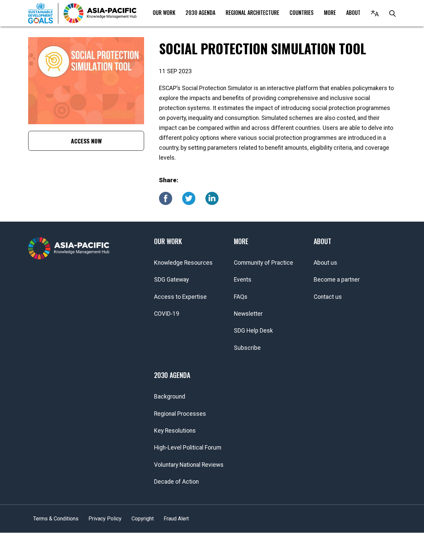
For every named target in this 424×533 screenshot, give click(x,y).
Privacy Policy (105, 518)
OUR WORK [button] (164, 13)
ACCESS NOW (86, 140)
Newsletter (248, 313)
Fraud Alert (176, 518)
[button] (375, 13)
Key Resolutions (175, 430)
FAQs (240, 296)
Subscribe (247, 348)
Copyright (143, 518)
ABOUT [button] (353, 13)
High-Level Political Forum (187, 447)
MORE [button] (330, 13)
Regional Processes (180, 413)
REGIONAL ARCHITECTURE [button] (252, 13)
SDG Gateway (171, 279)
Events (242, 279)
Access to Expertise (180, 296)
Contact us (328, 296)
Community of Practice (263, 262)
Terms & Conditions (56, 518)
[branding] (100, 13)
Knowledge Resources (183, 262)
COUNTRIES (302, 13)
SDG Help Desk (253, 330)
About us (325, 262)
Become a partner (337, 279)
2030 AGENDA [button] (200, 13)
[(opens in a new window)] (165, 198)
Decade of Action (176, 481)
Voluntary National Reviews (189, 464)
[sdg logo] (43, 13)
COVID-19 (166, 313)
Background (169, 396)
